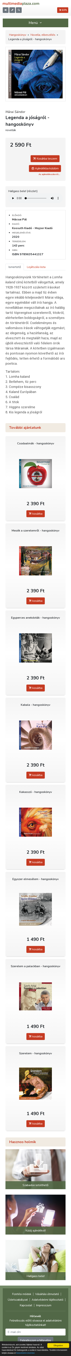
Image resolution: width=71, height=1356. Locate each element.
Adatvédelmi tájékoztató (47, 1300)
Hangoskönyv (17, 35)
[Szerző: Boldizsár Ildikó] (35, 561)
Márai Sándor (15, 112)
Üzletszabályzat (18, 1300)
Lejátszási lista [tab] (36, 267)
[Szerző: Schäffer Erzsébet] (35, 909)
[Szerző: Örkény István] (35, 648)
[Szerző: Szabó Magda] (35, 822)
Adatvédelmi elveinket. (25, 1352)
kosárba (37, 514)
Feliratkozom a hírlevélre (35, 1340)
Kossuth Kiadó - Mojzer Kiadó (32, 228)
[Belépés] (6, 10)
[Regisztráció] (12, 10)
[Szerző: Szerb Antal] (35, 996)
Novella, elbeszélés (42, 35)
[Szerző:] (35, 1084)
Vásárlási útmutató (47, 1294)
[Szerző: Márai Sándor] (35, 735)
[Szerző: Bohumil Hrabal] (35, 474)
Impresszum (43, 1305)
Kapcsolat (26, 1305)
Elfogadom (58, 1345)
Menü (34, 22)
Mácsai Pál (19, 219)
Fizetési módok (21, 1294)
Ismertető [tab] (14, 267)
